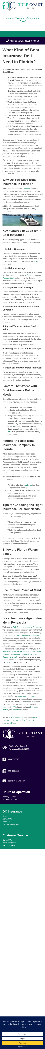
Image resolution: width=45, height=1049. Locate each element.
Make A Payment (9, 843)
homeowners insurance (31, 635)
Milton (38, 651)
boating (37, 261)
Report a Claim (8, 845)
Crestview (24, 654)
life (31, 707)
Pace (14, 651)
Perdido (5, 654)
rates (10, 432)
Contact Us (7, 819)
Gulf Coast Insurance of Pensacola (27, 627)
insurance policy (18, 720)
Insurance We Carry (10, 824)
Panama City (7, 278)
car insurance (15, 635)
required (27, 188)
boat (4, 707)
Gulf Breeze (22, 651)
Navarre (31, 651)
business (32, 696)
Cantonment (14, 654)
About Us (6, 822)
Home (5, 816)
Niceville (33, 654)
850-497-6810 (13, 759)
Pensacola (6, 651)
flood (35, 707)
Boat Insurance (17, 717)
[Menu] (22, 35)
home (19, 696)
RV (13, 707)
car (24, 696)
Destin (29, 275)
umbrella (16, 710)
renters (5, 710)
